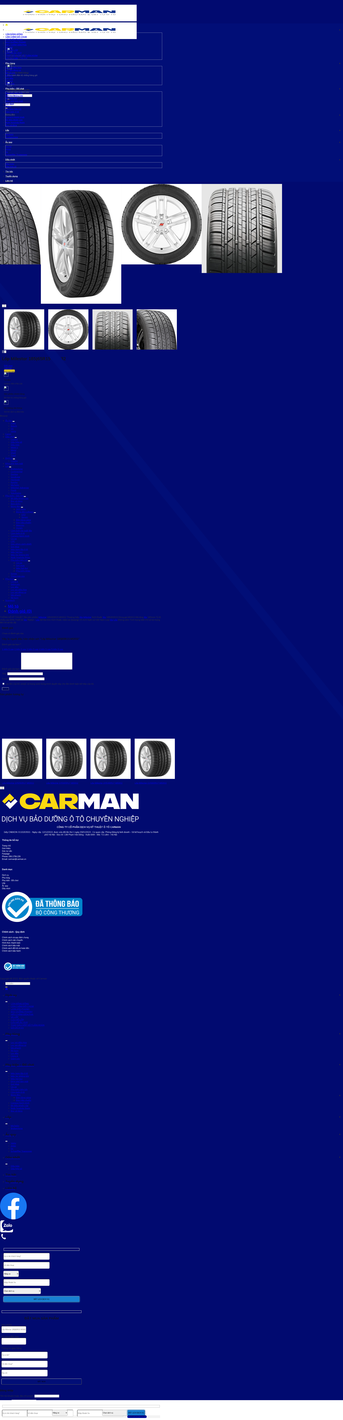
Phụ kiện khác (23, 570)
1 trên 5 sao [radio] (8, 649)
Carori (8, 434)
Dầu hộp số (10, 166)
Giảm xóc (9, 83)
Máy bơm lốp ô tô (13, 93)
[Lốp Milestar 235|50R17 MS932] (22, 778)
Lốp (7, 466)
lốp (81, 617)
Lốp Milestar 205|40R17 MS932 (106, 783)
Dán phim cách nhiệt (21, 544)
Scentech (10, 600)
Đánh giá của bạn (11, 644)
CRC (13, 541)
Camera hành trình (14, 117)
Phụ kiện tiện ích (13, 109)
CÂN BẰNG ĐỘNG (14, 34)
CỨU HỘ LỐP (11, 50)
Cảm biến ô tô (12, 112)
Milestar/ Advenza (20, 487)
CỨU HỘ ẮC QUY (13, 53)
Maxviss (20, 525)
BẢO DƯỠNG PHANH (15, 42)
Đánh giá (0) (20, 611)
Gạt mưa (20, 565)
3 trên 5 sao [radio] (32, 649)
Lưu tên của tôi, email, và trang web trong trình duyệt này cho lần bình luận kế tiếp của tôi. (49, 683)
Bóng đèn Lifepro (24, 511)
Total (13, 455)
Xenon (24, 517)
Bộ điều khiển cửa (14, 120)
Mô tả (13, 606)
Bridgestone (11, 137)
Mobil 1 (14, 447)
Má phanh (10, 73)
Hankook (15, 479)
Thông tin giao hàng (11, 1348)
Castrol (14, 439)
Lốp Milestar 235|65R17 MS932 (62, 783)
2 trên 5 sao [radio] (20, 649)
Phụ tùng (9, 579)
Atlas (8, 149)
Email (5, 678)
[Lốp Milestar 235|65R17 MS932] (66, 778)
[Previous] (3, 305)
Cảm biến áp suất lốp (21, 530)
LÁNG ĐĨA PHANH (14, 39)
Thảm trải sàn (18, 576)
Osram (19, 528)
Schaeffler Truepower (16, 154)
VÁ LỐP (9, 47)
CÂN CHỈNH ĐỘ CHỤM (16, 37)
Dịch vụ (9, 458)
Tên (4, 673)
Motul (13, 450)
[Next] (5, 305)
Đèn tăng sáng (23, 519)
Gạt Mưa (9, 103)
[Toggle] (13, 421)
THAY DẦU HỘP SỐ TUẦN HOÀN (21, 55)
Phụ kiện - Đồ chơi (14, 495)
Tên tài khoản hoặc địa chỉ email (17, 1396)
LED (23, 514)
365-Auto (21, 509)
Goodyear (15, 477)
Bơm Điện (15, 503)
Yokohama (16, 493)
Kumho (14, 482)
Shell (13, 452)
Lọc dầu (9, 78)
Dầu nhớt (10, 436)
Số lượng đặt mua (10, 1336)
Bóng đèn (10, 114)
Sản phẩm (6, 1324)
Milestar (42, 617)
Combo (14, 460)
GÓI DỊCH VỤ (11, 58)
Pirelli (13, 490)
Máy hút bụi (11, 98)
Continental (16, 471)
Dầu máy (9, 164)
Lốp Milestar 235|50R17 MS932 (18, 783)
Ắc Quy (8, 420)
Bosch (14, 426)
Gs (6, 152)
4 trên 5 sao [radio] (45, 649)
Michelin (9, 134)
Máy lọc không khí (14, 95)
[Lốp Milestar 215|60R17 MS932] (155, 778)
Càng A (9, 81)
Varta (8, 146)
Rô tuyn (9, 75)
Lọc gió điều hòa (13, 67)
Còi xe (8, 106)
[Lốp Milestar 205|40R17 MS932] (110, 778)
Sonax (14, 573)
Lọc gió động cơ (13, 70)
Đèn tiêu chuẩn (23, 522)
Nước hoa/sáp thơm (15, 122)
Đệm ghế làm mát (14, 101)
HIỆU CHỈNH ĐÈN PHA (16, 45)
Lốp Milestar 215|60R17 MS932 (151, 783)
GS (12, 428)
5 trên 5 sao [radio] (57, 649)
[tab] (83, 606)
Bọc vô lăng (11, 125)
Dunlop (14, 474)
